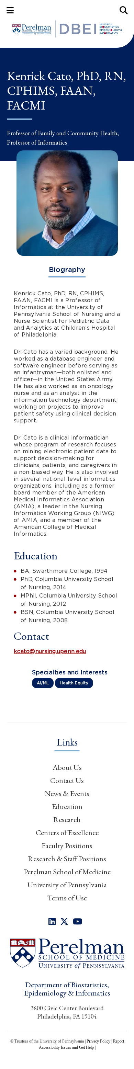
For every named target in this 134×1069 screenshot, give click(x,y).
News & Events (67, 793)
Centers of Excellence (67, 833)
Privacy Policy (98, 1041)
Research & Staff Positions (67, 859)
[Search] (124, 10)
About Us (67, 767)
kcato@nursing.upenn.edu (50, 651)
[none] (52, 921)
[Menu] (10, 10)
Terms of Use (67, 898)
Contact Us (67, 780)
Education (67, 806)
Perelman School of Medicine (67, 872)
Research (67, 820)
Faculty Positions (67, 846)
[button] (67, 953)
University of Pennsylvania (67, 885)
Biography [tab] (67, 269)
